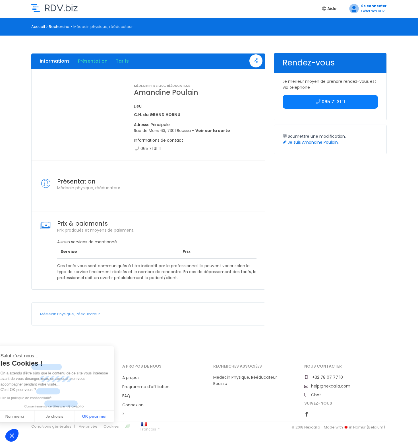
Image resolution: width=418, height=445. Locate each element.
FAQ (126, 396)
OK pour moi (105, 416)
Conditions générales (51, 426)
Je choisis (65, 416)
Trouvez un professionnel (54, 8)
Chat (316, 395)
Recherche (59, 26)
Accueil (38, 26)
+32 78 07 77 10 (327, 377)
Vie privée (88, 426)
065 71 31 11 (150, 148)
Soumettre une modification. (316, 136)
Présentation (92, 61)
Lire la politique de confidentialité (37, 398)
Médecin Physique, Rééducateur (70, 314)
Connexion (133, 405)
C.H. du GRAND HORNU (157, 115)
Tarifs (122, 61)
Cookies (111, 426)
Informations (55, 61)
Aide (331, 8)
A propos (131, 377)
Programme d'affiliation (145, 387)
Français (148, 429)
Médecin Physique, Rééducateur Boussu (245, 380)
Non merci (25, 416)
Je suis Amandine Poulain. (313, 142)
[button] (12, 435)
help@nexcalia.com (330, 386)
